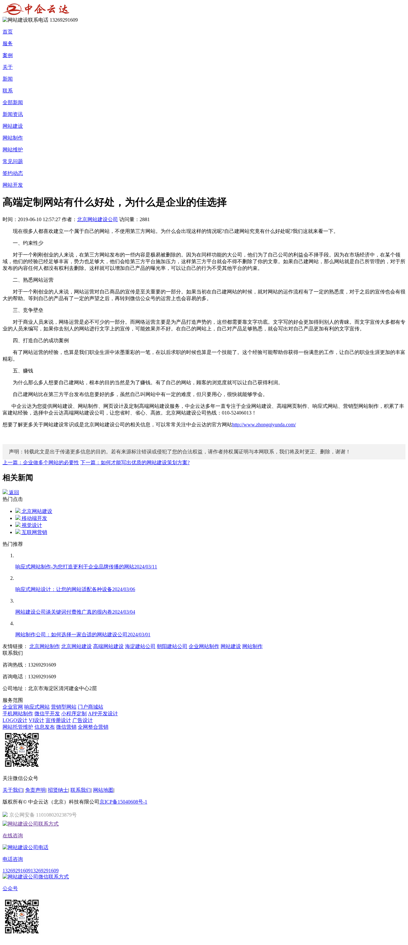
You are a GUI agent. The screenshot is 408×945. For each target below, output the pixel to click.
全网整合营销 (93, 727)
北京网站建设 (36, 511)
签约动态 (13, 173)
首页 (8, 31)
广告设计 (82, 720)
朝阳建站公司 (172, 646)
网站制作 (13, 138)
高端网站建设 (108, 646)
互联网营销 (33, 532)
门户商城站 (90, 707)
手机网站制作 (18, 713)
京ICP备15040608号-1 (123, 801)
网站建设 (13, 126)
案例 (8, 55)
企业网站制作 (204, 646)
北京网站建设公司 (97, 219)
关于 (8, 67)
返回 (13, 492)
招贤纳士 (58, 790)
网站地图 (103, 790)
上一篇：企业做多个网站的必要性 (41, 462)
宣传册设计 (58, 720)
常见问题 (13, 161)
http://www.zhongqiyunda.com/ (264, 424)
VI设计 (36, 720)
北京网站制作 (44, 646)
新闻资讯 (13, 114)
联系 (8, 90)
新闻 (8, 79)
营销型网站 (63, 707)
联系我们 (80, 790)
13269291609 (17, 870)
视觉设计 (31, 525)
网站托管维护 (18, 727)
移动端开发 (33, 518)
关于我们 (13, 790)
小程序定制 (74, 713)
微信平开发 (47, 713)
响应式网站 (37, 707)
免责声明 (35, 790)
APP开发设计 (103, 713)
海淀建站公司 (140, 646)
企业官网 (13, 707)
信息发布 (44, 727)
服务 (8, 43)
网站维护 (13, 149)
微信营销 (66, 727)
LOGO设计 (15, 720)
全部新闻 (13, 102)
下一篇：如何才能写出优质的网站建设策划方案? (135, 462)
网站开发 (13, 185)
